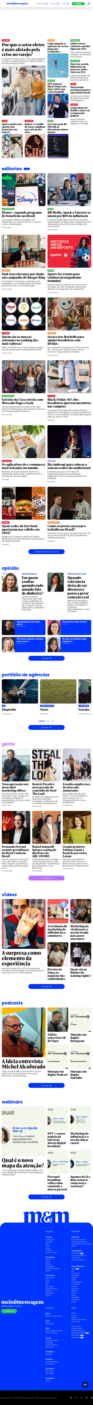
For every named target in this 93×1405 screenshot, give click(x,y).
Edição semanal (76, 1326)
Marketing (49, 1242)
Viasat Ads (74, 1289)
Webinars (48, 1264)
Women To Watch (51, 1253)
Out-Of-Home (76, 1258)
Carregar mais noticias (46, 551)
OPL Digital (75, 1275)
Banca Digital (50, 1266)
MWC (47, 1282)
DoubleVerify (75, 1299)
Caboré (48, 1295)
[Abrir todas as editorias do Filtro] (27, 169)
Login (64, 4)
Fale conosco (75, 1322)
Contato (53, 4)
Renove (73, 1315)
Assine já (9, 1311)
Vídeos (48, 1262)
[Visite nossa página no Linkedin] (86, 1398)
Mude (73, 1295)
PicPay (73, 1280)
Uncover (74, 1293)
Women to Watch (77, 1328)
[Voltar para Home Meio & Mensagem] (20, 3)
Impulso (74, 1278)
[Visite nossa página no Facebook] (71, 1398)
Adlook (73, 1302)
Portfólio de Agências (52, 1268)
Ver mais (46, 658)
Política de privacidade (78, 1319)
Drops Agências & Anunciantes (81, 1244)
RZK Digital (75, 1297)
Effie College (50, 1373)
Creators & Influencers (78, 1255)
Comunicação (50, 1239)
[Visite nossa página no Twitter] (76, 1398)
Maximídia (49, 1291)
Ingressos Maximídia (78, 1333)
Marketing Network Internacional (52, 1363)
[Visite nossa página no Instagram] (81, 1398)
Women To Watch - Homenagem (52, 1346)
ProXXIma (49, 1250)
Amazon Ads (75, 1273)
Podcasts (48, 1260)
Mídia (47, 1244)
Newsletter (41, 4)
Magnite (74, 1291)
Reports (48, 1271)
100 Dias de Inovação (78, 1239)
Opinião (10, 568)
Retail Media (75, 1253)
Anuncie (74, 1317)
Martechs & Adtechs (78, 1260)
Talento (73, 1246)
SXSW (47, 1280)
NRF (47, 1284)
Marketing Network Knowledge (52, 1341)
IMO (72, 1271)
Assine (78, 4)
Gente (48, 1246)
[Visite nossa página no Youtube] (92, 1398)
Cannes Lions (50, 1278)
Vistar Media (75, 1284)
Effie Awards (50, 1293)
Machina (74, 1286)
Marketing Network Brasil (54, 1331)
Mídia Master (50, 1324)
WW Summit (50, 1287)
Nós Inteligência (76, 1282)
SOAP (73, 1269)
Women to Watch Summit (54, 1316)
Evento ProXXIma (51, 1289)
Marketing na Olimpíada (79, 1242)
